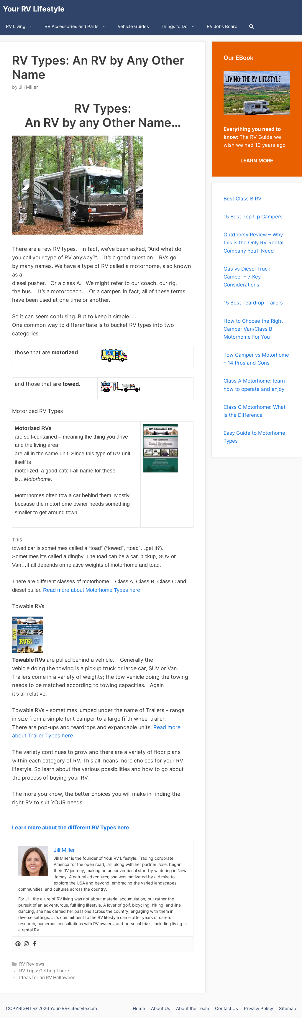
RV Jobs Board (222, 26)
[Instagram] (26, 944)
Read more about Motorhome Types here (91, 590)
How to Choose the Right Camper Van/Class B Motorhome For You (253, 329)
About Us (160, 1008)
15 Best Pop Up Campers (253, 217)
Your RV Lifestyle (34, 8)
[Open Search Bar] (251, 26)
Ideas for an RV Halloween (47, 977)
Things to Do (174, 26)
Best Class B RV (243, 199)
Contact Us (226, 1008)
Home (139, 1008)
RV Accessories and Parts (72, 26)
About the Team (192, 1008)
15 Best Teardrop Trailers (253, 303)
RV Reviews (31, 964)
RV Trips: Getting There (44, 970)
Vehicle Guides (133, 26)
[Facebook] (34, 944)
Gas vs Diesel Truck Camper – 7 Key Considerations (247, 277)
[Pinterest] (18, 944)
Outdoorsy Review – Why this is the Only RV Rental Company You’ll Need (253, 242)
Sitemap (287, 1008)
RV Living (15, 26)
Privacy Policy (258, 1008)
